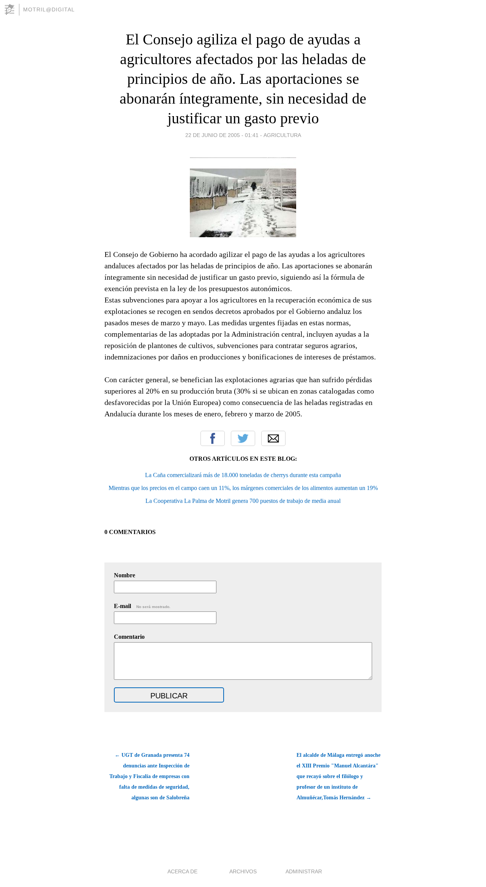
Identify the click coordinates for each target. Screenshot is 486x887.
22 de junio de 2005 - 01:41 (222, 135)
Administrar (304, 871)
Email (273, 438)
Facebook (212, 438)
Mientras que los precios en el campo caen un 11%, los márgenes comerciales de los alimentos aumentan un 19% (243, 488)
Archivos (243, 871)
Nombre (124, 575)
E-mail (142, 606)
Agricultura (282, 135)
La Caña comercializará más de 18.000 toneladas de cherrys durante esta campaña (243, 475)
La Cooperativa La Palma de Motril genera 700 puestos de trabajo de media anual (243, 501)
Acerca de (182, 871)
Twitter (243, 438)
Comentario (129, 636)
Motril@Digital (49, 9)
